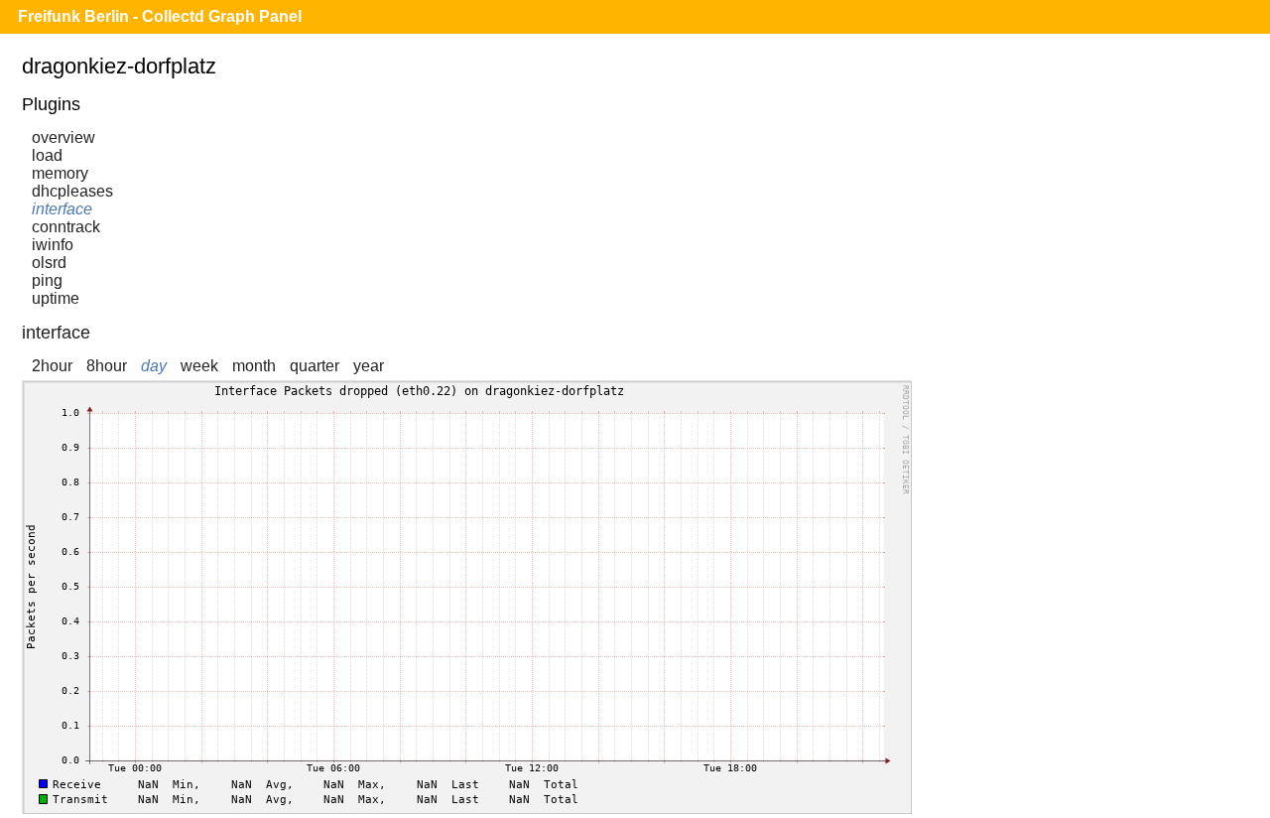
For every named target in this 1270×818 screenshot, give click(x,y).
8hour (106, 365)
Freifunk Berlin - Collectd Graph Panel (160, 16)
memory (60, 173)
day (154, 365)
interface (62, 209)
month (254, 365)
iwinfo (52, 244)
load (47, 155)
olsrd (49, 262)
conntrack (66, 226)
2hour (52, 365)
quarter (314, 365)
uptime (55, 298)
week (199, 365)
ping (47, 280)
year (368, 365)
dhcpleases (72, 191)
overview (63, 137)
